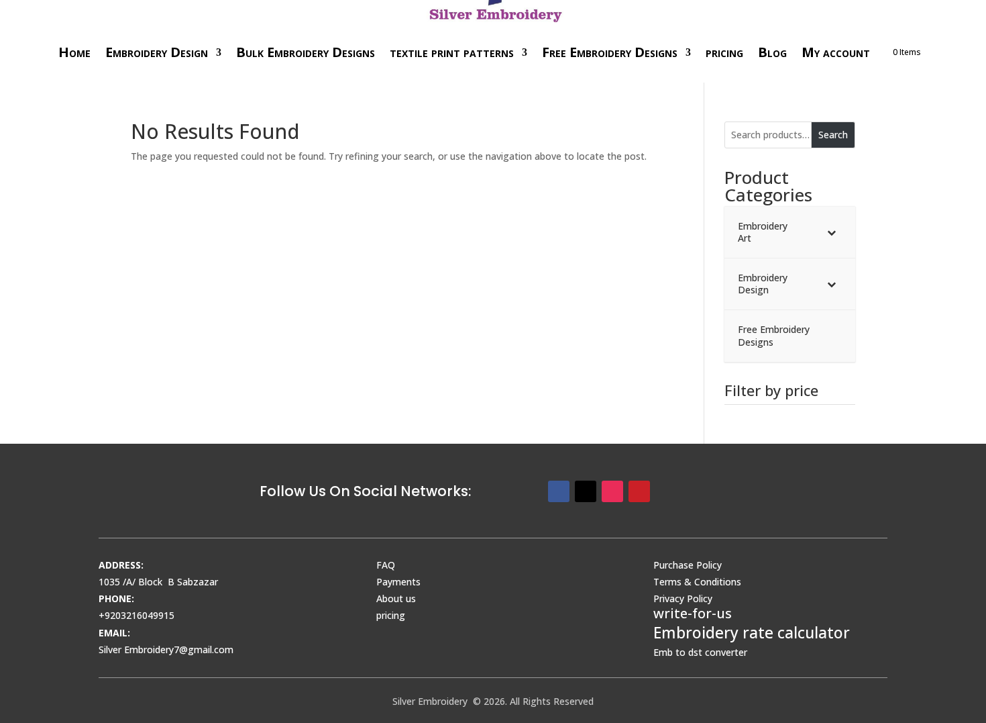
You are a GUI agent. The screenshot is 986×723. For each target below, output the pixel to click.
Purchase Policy (687, 565)
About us (396, 598)
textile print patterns (452, 52)
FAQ (385, 565)
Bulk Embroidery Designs (305, 52)
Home (74, 52)
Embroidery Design (156, 52)
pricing (724, 52)
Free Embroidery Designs (609, 52)
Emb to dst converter (700, 652)
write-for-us (692, 613)
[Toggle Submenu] (831, 232)
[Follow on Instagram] (612, 491)
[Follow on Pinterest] (639, 491)
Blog (772, 52)
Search (833, 134)
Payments (398, 581)
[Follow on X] (585, 491)
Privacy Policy (682, 598)
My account (836, 52)
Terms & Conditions (697, 581)
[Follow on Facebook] (558, 491)
